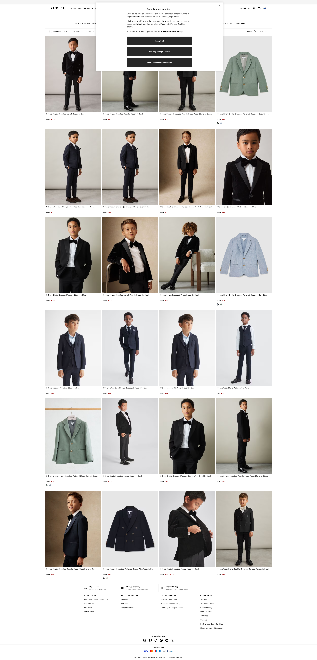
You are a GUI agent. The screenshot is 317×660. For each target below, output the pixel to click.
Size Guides (89, 612)
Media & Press (206, 612)
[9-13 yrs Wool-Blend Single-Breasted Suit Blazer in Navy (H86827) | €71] (73, 167)
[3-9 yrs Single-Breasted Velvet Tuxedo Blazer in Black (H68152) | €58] (130, 255)
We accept (144, 2)
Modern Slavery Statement (211, 628)
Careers (203, 620)
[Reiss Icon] (57, 8)
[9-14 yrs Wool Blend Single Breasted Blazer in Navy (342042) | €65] (130, 348)
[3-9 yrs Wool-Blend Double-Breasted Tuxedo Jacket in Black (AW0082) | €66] (244, 529)
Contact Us (89, 603)
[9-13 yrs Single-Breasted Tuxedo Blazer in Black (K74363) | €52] (73, 255)
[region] (159, 36)
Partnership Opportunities (211, 624)
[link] (245, 8)
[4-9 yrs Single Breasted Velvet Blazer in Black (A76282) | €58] (130, 436)
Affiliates (204, 616)
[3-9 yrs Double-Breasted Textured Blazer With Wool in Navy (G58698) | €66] (130, 529)
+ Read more (239, 23)
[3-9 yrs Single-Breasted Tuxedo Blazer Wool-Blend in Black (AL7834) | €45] (244, 436)
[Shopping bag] (259, 8)
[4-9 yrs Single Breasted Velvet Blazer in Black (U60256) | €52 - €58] (187, 529)
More (249, 31)
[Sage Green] (217, 123)
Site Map (88, 608)
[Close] (220, 5)
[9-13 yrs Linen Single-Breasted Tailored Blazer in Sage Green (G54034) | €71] (73, 436)
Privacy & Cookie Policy (170, 603)
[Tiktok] (155, 640)
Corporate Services (129, 608)
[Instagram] (145, 640)
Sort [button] (262, 31)
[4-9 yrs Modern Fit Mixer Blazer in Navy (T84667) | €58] (73, 348)
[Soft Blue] (221, 123)
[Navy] (103, 578)
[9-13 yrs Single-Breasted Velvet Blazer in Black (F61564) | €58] (244, 167)
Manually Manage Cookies (172, 608)
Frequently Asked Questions (96, 599)
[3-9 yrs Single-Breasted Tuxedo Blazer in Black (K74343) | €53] (130, 74)
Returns (124, 603)
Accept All (159, 41)
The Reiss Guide (207, 603)
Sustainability (206, 608)
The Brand (204, 599)
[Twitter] (172, 640)
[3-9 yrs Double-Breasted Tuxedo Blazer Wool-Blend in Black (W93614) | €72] (187, 74)
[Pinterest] (161, 640)
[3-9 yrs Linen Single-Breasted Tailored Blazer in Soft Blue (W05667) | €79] (244, 255)
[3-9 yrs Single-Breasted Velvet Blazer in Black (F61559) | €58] (73, 74)
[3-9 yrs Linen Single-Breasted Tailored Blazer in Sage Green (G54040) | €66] (244, 74)
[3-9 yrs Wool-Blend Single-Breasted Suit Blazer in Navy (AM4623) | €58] (130, 167)
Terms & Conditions (169, 599)
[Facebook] (150, 640)
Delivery (124, 599)
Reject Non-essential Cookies (159, 62)
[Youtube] (166, 640)
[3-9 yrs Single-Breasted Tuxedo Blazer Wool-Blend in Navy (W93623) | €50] (73, 529)
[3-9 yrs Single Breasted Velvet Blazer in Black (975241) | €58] (187, 255)
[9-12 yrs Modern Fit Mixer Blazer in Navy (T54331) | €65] (187, 348)
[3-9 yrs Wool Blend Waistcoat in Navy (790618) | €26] (244, 348)
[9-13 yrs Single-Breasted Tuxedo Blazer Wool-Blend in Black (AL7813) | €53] (187, 436)
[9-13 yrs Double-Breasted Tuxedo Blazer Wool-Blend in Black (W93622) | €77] (187, 167)
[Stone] (107, 578)
